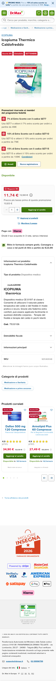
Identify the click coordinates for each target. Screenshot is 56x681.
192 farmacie (48, 461)
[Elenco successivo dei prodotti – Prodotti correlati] (51, 478)
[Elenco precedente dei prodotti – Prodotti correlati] (44, 478)
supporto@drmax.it (14, 661)
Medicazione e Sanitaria (14, 382)
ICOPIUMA (7, 35)
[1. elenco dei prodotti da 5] (3, 478)
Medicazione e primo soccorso (17, 388)
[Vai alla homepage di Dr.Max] (16, 13)
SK (26, 673)
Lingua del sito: (8, 668)
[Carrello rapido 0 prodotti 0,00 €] (51, 12)
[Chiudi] (52, 3)
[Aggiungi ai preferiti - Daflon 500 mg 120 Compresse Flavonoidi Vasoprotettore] (25, 410)
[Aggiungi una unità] (17, 209)
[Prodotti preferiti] (38, 12)
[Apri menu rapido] (4, 12)
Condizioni (27, 156)
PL (29, 673)
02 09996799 (37, 661)
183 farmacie (21, 461)
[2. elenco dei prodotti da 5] (7, 478)
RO (32, 673)
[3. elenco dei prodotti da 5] (10, 478)
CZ (22, 673)
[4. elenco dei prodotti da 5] (14, 478)
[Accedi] (45, 12)
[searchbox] (28, 20)
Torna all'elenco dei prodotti (16, 498)
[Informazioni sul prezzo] (31, 195)
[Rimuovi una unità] (6, 209)
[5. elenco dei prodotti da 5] (17, 478)
